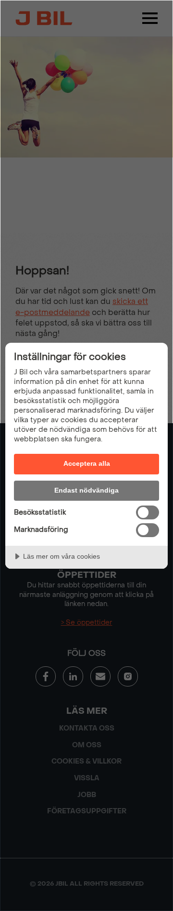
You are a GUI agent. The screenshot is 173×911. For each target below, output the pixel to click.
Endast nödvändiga (86, 490)
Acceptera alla (86, 463)
